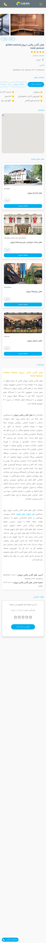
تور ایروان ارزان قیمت (25, 514)
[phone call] (5, 4)
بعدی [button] (5, 39)
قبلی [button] (11, 39)
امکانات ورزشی (18, 84)
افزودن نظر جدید (23, 626)
